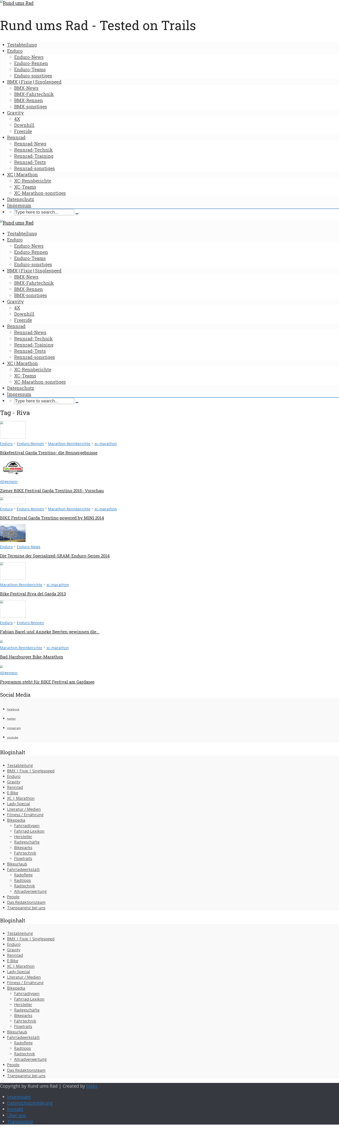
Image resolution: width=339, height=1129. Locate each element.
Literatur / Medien (24, 809)
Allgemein (8, 481)
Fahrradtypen (27, 825)
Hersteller (23, 836)
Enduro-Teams (30, 69)
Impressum (19, 205)
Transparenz (20, 1121)
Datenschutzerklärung (30, 1103)
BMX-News (26, 88)
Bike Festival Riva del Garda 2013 (33, 594)
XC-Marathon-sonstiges (40, 193)
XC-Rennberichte (32, 181)
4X (17, 119)
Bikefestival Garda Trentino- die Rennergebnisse (48, 452)
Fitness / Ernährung (25, 814)
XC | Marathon (22, 174)
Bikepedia (16, 820)
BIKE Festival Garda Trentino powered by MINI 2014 (52, 518)
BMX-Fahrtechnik (34, 94)
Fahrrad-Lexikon (29, 831)
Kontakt (15, 1109)
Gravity (15, 113)
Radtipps (22, 880)
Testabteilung (22, 45)
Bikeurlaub (17, 864)
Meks (91, 1086)
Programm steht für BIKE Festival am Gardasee (47, 682)
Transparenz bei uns (26, 907)
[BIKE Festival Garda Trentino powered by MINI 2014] (13, 502)
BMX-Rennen (28, 100)
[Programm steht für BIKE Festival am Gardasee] (1, 666)
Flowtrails (23, 858)
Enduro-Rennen (31, 63)
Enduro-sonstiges (33, 76)
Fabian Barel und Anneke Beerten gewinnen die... (49, 632)
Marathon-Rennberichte (69, 443)
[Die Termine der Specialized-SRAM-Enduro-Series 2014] (13, 540)
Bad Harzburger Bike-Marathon (31, 657)
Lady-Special (18, 803)
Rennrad (16, 137)
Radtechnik (24, 885)
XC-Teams (25, 187)
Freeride (23, 131)
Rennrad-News (30, 144)
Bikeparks (23, 847)
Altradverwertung (30, 891)
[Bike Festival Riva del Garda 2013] (13, 578)
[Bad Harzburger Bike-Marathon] (1, 641)
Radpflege (23, 875)
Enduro (15, 51)
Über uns (16, 1115)
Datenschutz (20, 199)
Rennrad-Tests (30, 162)
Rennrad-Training (33, 156)
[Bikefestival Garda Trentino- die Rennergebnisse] (13, 437)
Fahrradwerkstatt (23, 869)
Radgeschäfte (27, 842)
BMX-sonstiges (30, 106)
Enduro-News (29, 57)
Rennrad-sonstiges (34, 168)
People (13, 896)
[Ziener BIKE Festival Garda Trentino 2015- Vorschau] (13, 475)
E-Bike (12, 792)
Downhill (24, 125)
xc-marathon (105, 443)
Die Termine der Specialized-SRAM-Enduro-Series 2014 (55, 556)
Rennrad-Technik (33, 150)
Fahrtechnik (25, 853)
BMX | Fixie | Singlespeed (34, 82)
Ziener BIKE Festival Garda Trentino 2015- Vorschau (52, 490)
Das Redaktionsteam (26, 902)
